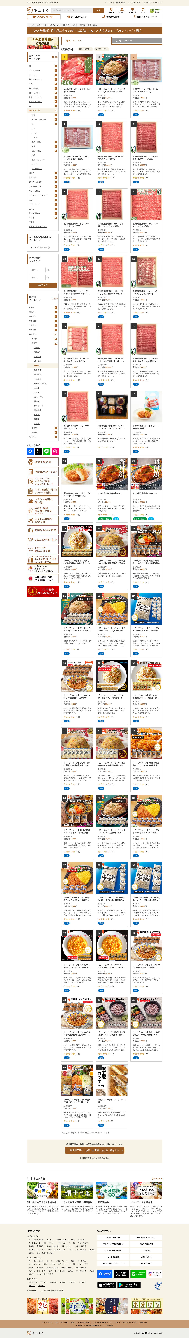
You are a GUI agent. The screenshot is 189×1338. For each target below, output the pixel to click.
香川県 (34, 343)
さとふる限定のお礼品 (38, 247)
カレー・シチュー (39, 119)
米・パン (32, 75)
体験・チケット (35, 187)
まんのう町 (38, 397)
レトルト (35, 133)
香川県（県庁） (40, 383)
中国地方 (32, 330)
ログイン (108, 3)
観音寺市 (37, 370)
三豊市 (37, 366)
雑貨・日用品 (34, 191)
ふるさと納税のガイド (111, 10)
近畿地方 (32, 325)
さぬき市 (37, 357)
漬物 (33, 146)
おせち (34, 164)
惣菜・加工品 (34, 110)
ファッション (34, 204)
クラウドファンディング (153, 3)
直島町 (37, 352)
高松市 (37, 348)
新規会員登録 (120, 3)
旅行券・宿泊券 (35, 182)
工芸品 (31, 209)
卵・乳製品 (33, 88)
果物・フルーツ (35, 79)
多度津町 (37, 361)
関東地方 (32, 316)
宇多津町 (37, 374)
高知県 (34, 433)
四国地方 (32, 334)
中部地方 (32, 321)
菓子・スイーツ (35, 102)
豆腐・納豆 (36, 142)
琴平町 (37, 401)
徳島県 (34, 339)
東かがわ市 (38, 406)
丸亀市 (37, 424)
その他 (31, 218)
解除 (56, 57)
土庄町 (37, 388)
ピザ (33, 128)
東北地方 (32, 312)
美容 (31, 200)
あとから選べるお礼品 (38, 227)
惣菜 (33, 115)
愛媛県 (34, 428)
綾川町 (37, 419)
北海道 (31, 308)
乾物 (33, 155)
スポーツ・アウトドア (38, 195)
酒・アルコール (35, 93)
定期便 (31, 222)
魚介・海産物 (34, 70)
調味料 (31, 173)
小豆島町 (37, 379)
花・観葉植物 (34, 213)
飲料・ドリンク (35, 97)
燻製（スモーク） (39, 160)
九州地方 (32, 437)
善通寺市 (37, 410)
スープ (34, 137)
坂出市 (37, 415)
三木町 (37, 392)
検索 (98, 10)
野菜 (31, 84)
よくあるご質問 (134, 3)
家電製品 (32, 177)
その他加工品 (37, 169)
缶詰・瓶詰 (36, 151)
